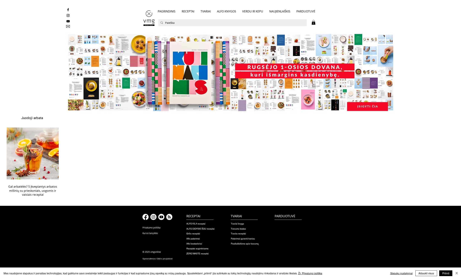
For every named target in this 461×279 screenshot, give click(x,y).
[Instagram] (153, 217)
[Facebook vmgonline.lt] (68, 10)
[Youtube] (161, 217)
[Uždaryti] (457, 273)
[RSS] (169, 217)
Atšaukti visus (426, 273)
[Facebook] (145, 217)
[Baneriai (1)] (230, 72)
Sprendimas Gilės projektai (157, 258)
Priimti (445, 273)
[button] (313, 22)
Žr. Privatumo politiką (310, 273)
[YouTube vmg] (68, 21)
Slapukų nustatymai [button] (401, 273)
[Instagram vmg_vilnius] (68, 15)
